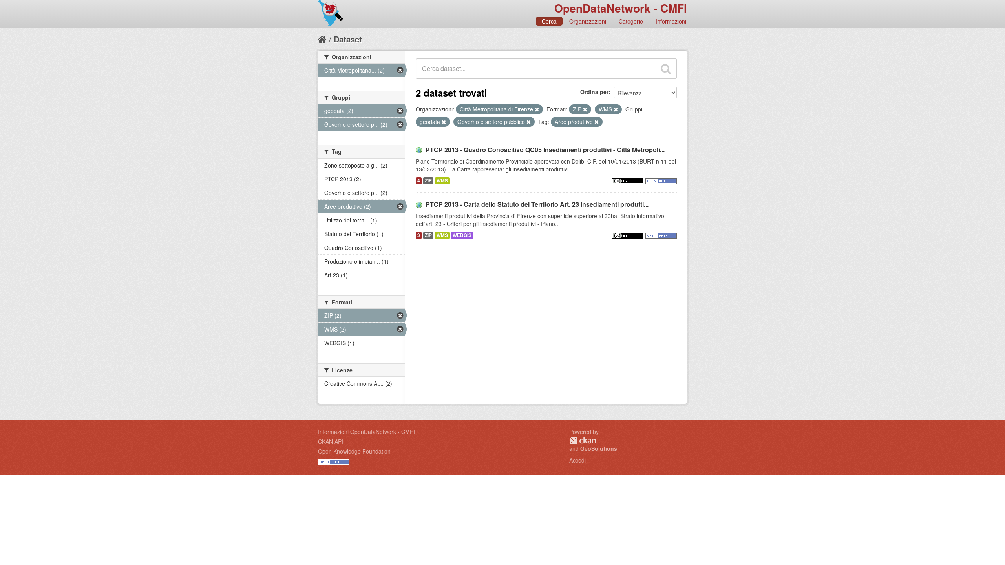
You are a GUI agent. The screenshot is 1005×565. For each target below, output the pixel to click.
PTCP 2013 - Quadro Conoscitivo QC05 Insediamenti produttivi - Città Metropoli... (545, 149)
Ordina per (594, 92)
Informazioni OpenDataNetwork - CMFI (366, 432)
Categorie (631, 21)
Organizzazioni (587, 21)
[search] (666, 69)
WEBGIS (462, 235)
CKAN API (330, 441)
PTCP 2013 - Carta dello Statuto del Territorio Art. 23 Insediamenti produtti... (537, 204)
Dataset (348, 39)
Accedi (577, 460)
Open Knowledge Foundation (354, 451)
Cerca (549, 21)
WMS (442, 180)
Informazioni (671, 21)
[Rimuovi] (537, 109)
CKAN (582, 440)
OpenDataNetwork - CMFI (620, 8)
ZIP (428, 180)
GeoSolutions (598, 448)
